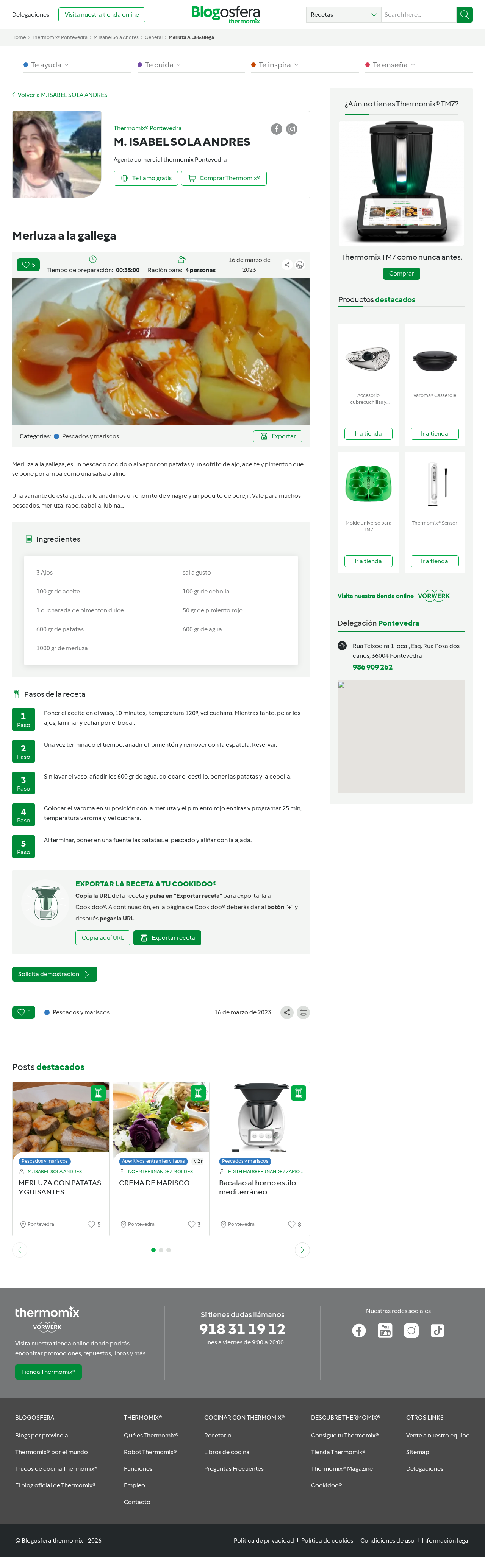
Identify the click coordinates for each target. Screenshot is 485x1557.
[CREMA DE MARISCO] (161, 1125)
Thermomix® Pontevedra (60, 37)
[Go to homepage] (226, 14)
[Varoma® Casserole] (435, 356)
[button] (344, 15)
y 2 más (202, 1161)
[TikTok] (437, 1330)
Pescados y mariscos (45, 1161)
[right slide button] (302, 1250)
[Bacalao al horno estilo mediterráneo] (261, 1125)
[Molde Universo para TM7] (368, 484)
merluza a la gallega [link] (191, 37)
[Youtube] (385, 1330)
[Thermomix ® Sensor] (435, 484)
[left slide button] (19, 1250)
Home (19, 37)
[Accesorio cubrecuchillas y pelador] (368, 356)
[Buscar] (465, 15)
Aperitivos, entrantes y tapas (153, 1161)
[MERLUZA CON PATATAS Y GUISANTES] (61, 1125)
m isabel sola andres (116, 37)
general (154, 37)
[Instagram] (411, 1330)
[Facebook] (359, 1330)
